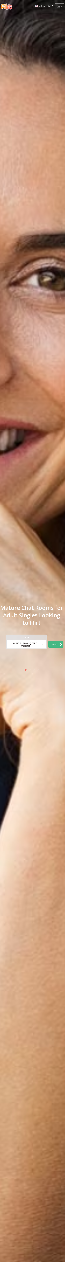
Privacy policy (14, 659)
